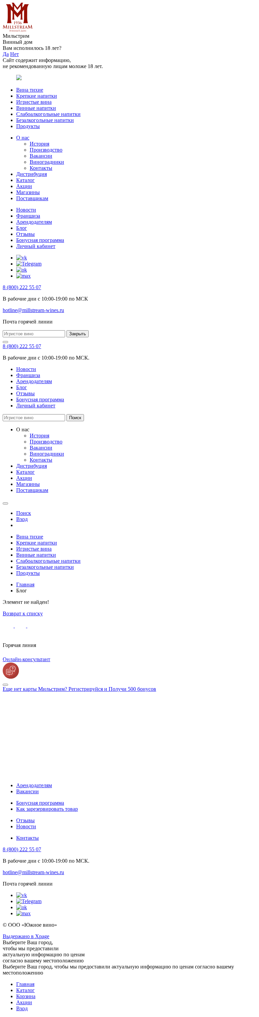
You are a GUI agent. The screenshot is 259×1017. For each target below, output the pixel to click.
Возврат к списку (23, 613)
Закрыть (77, 333)
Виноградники (47, 162)
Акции (24, 186)
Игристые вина (34, 102)
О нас (22, 138)
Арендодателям (34, 222)
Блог (21, 228)
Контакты (41, 168)
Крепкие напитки (36, 96)
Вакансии (41, 156)
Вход (22, 1008)
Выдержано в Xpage (26, 936)
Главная (25, 984)
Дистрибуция (31, 174)
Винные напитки (36, 108)
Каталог (25, 180)
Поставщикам (32, 198)
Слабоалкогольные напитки (48, 114)
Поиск (75, 417)
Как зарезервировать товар (47, 809)
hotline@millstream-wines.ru (33, 310)
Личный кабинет (35, 246)
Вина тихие (29, 90)
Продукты (28, 126)
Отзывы (25, 234)
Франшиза (28, 216)
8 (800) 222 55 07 (22, 287)
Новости (26, 210)
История (39, 144)
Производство (46, 150)
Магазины (28, 192)
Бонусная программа (40, 240)
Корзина (25, 996)
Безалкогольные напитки (45, 120)
